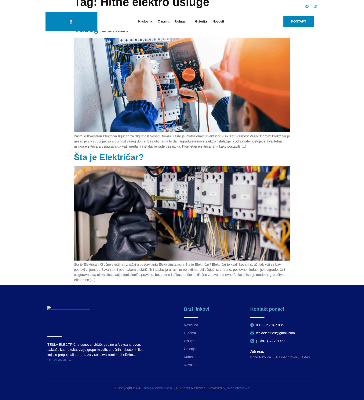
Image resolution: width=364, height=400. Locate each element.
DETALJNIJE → (59, 360)
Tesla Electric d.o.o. (158, 388)
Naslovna (145, 21)
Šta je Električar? (109, 157)
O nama (163, 21)
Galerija (201, 21)
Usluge (180, 21)
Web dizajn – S (238, 388)
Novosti (218, 21)
